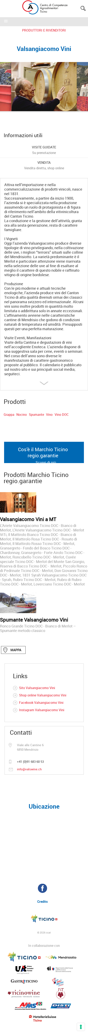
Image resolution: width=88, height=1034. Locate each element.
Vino (49, 414)
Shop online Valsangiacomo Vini (42, 695)
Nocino (21, 414)
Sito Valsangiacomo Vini (37, 688)
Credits (42, 901)
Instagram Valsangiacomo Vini (41, 710)
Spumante (36, 414)
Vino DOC (62, 414)
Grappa (9, 414)
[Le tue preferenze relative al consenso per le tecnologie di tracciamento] (81, 1027)
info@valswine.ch (29, 769)
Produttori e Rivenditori (44, 30)
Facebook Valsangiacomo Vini (41, 702)
